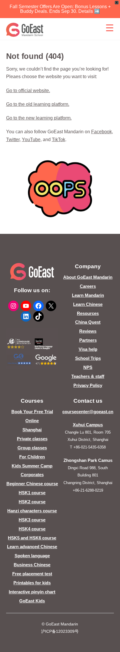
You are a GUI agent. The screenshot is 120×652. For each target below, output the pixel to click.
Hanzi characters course (32, 510)
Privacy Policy (87, 385)
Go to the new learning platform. (39, 117)
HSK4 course (32, 528)
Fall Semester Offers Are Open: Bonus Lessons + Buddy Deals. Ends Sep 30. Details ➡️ (60, 9)
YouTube (31, 139)
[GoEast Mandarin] (25, 29)
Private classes (32, 438)
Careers (88, 286)
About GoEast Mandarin (87, 277)
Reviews (87, 331)
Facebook (101, 131)
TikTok (58, 139)
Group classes (32, 447)
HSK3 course (32, 519)
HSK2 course (32, 501)
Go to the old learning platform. (37, 104)
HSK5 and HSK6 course (32, 537)
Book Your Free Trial (32, 411)
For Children (32, 456)
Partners (88, 340)
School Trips (88, 358)
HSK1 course (32, 492)
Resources (88, 313)
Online (32, 420)
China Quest (87, 322)
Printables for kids (32, 582)
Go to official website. (28, 90)
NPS (87, 367)
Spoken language (32, 555)
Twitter (13, 139)
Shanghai (32, 429)
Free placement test (32, 573)
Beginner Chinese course (32, 483)
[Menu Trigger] (109, 27)
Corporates (32, 474)
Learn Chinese (88, 304)
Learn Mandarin (88, 295)
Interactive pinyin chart (32, 591)
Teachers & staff (87, 376)
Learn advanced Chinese (32, 546)
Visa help (88, 349)
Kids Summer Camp (32, 465)
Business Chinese (32, 564)
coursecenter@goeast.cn (87, 411)
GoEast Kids (32, 600)
